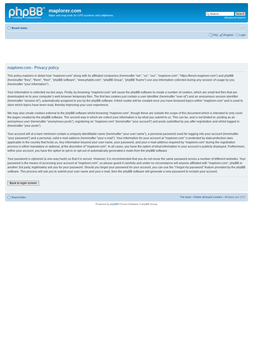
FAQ (215, 34)
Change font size (242, 27)
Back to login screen (23, 183)
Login (242, 34)
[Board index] (27, 12)
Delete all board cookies (208, 197)
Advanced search (235, 17)
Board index (19, 27)
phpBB (114, 204)
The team (185, 197)
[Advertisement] (95, 51)
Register (229, 34)
